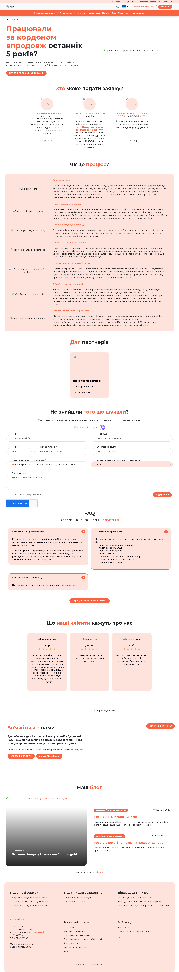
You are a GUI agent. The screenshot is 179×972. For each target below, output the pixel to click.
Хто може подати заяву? (46, 13)
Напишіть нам (139, 13)
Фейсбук (81, 964)
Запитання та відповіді (75, 947)
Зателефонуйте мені (144, 6)
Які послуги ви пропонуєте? (109, 532)
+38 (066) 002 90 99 (21, 756)
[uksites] (7, 19)
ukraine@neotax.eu (49, 756)
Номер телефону (48, 447)
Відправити (162, 495)
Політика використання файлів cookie (83, 939)
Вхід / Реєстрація (126, 927)
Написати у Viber (67, 464)
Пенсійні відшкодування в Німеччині (29, 905)
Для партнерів (71, 943)
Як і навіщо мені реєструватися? (28, 532)
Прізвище (102, 434)
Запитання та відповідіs (88, 13)
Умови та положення (74, 931)
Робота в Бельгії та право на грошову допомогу (130, 842)
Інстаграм (98, 964)
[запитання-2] (166, 531)
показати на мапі (35, 932)
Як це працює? (67, 13)
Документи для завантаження (133, 931)
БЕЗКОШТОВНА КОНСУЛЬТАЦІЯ (26, 73)
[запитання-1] (83, 531)
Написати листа (45, 464)
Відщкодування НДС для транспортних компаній (143, 905)
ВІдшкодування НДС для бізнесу (135, 898)
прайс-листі (69, 585)
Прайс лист (70, 927)
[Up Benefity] (127, 937)
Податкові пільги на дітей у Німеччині (29, 901)
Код (14, 447)
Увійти (164, 6)
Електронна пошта (106, 447)
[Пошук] (117, 6)
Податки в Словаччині (75, 901)
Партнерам (124, 13)
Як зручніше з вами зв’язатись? (28, 460)
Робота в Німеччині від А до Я (117, 817)
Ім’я (14, 434)
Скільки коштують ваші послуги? (29, 577)
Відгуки (105, 13)
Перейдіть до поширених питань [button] (89, 601)
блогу (100, 872)
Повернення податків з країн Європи (29, 898)
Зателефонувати (23, 464)
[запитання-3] (83, 577)
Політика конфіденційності (78, 935)
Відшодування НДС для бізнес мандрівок (139, 901)
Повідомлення (19, 473)
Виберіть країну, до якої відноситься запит (119, 460)
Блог (113, 13)
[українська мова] (125, 6)
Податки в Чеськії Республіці (79, 898)
